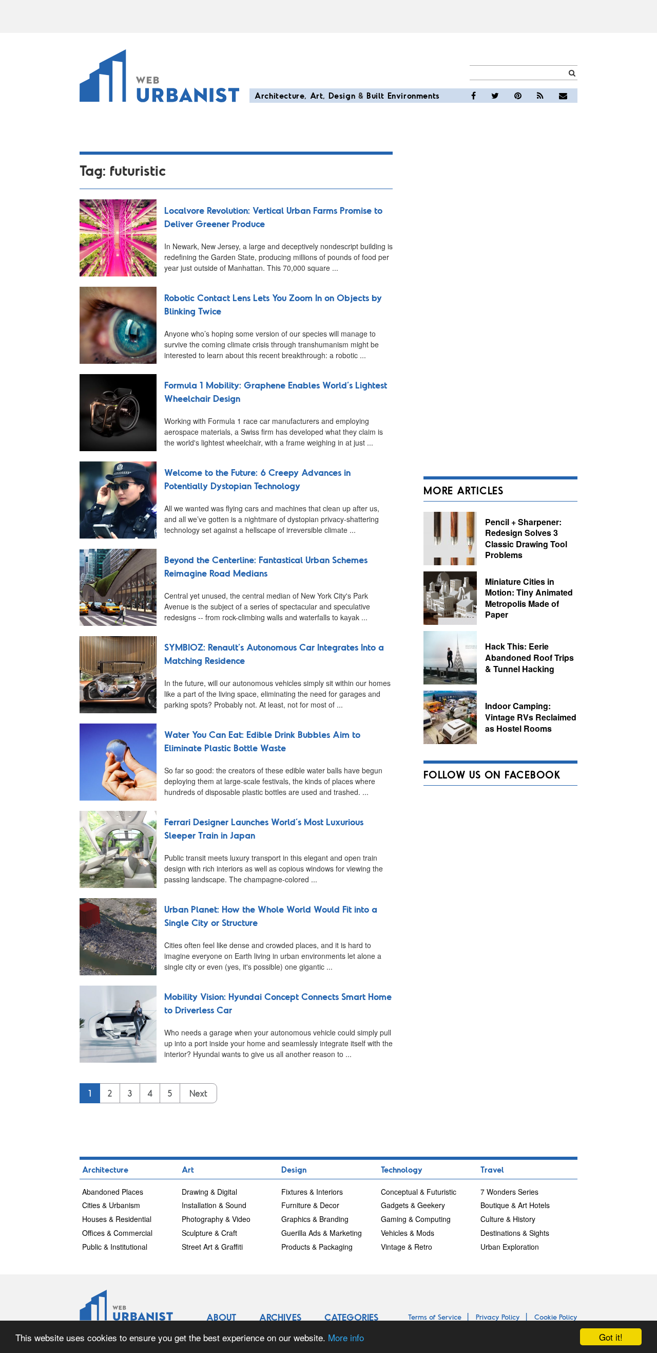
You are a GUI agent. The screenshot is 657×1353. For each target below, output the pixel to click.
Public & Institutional (114, 1246)
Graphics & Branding (315, 1219)
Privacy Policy (498, 1316)
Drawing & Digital (209, 1192)
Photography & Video (216, 1219)
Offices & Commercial (117, 1233)
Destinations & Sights (514, 1233)
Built (375, 95)
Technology (401, 1169)
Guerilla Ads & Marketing (321, 1233)
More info (346, 1337)
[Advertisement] (500, 306)
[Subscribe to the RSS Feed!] (540, 95)
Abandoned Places (112, 1192)
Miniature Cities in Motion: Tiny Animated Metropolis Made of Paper (529, 598)
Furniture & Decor (310, 1205)
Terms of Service (434, 1316)
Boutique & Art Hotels (515, 1205)
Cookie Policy (555, 1316)
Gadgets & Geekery (413, 1205)
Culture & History (507, 1219)
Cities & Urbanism (111, 1205)
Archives (280, 1317)
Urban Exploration (509, 1246)
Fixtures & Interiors (312, 1192)
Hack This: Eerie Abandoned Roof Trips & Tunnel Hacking (529, 657)
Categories (351, 1317)
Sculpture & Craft (209, 1233)
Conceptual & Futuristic (418, 1192)
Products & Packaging (317, 1246)
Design (342, 95)
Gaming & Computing (416, 1219)
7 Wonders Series (509, 1192)
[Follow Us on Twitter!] (495, 95)
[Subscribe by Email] (563, 95)
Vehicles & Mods (407, 1233)
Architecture (279, 95)
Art (316, 95)
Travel (492, 1169)
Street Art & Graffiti (212, 1246)
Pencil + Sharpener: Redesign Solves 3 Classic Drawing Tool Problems (526, 538)
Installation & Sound (214, 1205)
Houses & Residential (116, 1219)
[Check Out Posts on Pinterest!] (518, 95)
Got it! (611, 1336)
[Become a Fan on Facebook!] (473, 95)
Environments (414, 95)
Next (198, 1093)
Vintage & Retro (406, 1246)
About (221, 1317)
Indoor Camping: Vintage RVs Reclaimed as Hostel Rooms (530, 717)
